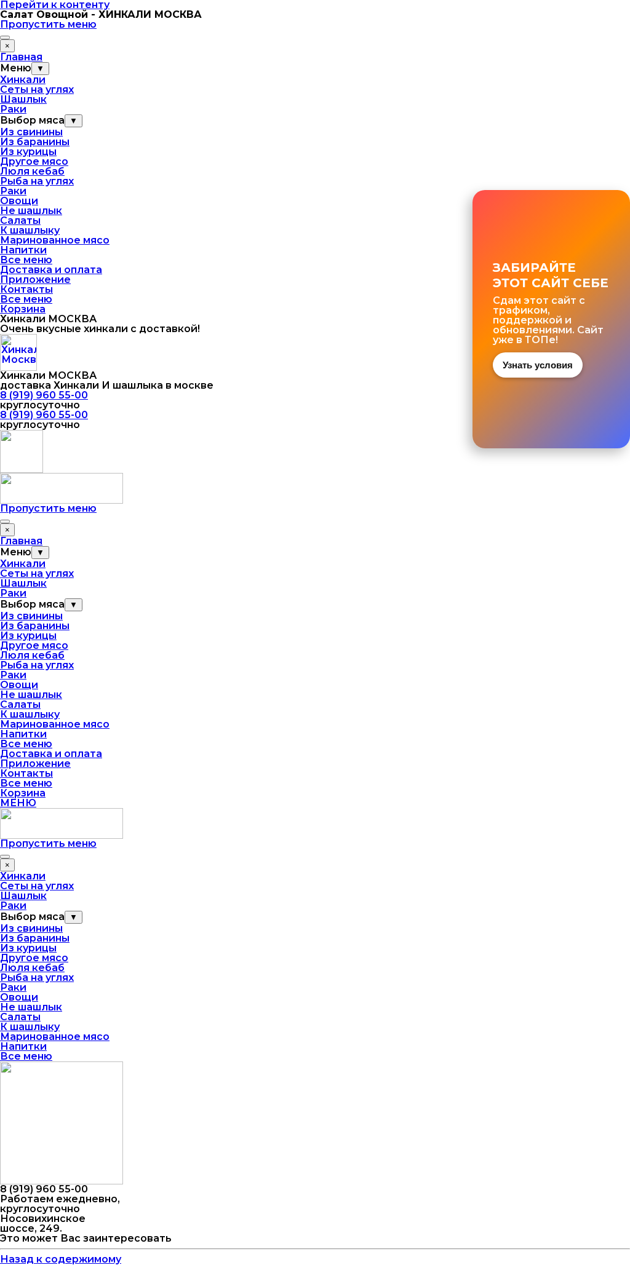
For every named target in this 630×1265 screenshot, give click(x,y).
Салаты (20, 220)
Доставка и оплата (51, 270)
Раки (13, 109)
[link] (551, 319)
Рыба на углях (37, 181)
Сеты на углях (37, 89)
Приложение (35, 279)
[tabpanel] (315, 324)
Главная (21, 57)
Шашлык (23, 99)
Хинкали (23, 79)
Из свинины (31, 132)
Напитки (23, 250)
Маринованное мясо (55, 240)
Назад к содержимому (60, 1259)
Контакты (26, 289)
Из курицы (28, 151)
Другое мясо (34, 161)
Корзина (23, 309)
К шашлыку (30, 230)
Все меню (26, 260)
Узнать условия (538, 365)
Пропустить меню (48, 24)
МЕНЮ (18, 803)
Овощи (19, 201)
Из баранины (35, 142)
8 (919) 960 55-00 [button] (44, 395)
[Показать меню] (5, 37)
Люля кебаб (32, 171)
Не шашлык (31, 210)
